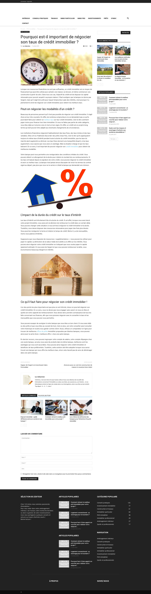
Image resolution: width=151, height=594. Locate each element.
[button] (127, 18)
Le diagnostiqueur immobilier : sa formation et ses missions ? (122, 78)
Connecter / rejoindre (26, 1)
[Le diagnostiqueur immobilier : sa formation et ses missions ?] (122, 69)
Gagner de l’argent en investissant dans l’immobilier (34, 366)
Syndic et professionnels (105, 560)
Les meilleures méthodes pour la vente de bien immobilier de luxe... (122, 59)
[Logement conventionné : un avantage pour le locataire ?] (102, 110)
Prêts (106, 18)
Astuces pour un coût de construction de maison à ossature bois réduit (78, 366)
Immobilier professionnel (105, 551)
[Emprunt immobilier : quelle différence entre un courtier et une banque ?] (32, 407)
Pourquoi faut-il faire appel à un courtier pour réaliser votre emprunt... (119, 120)
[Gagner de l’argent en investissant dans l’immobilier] (105, 50)
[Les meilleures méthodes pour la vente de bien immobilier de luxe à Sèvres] (122, 50)
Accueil (23, 29)
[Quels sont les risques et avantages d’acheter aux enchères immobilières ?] (102, 130)
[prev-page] (22, 425)
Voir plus (113, 139)
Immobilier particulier (104, 548)
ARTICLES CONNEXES (29, 395)
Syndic (113, 18)
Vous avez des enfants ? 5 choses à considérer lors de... (104, 78)
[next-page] (25, 425)
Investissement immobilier (106, 554)
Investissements (94, 18)
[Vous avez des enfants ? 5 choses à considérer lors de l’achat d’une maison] (105, 69)
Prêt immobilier (31, 29)
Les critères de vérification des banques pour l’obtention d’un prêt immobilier (80, 419)
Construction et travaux (105, 545)
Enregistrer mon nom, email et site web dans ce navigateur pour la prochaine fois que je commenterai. (57, 474)
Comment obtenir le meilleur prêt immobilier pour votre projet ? (118, 99)
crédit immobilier (72, 146)
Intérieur (26, 18)
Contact (25, 23)
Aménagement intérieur (105, 539)
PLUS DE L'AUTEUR (44, 395)
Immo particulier (68, 18)
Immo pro (81, 18)
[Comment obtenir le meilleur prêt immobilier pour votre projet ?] (56, 407)
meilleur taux (49, 120)
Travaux (54, 18)
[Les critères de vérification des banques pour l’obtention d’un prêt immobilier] (81, 407)
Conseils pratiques (40, 18)
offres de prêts (42, 331)
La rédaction (26, 46)
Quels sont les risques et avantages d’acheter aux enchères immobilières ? (117, 130)
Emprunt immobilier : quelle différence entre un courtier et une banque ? (31, 419)
